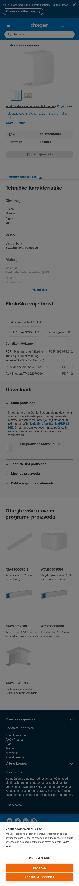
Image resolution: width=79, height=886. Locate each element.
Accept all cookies (39, 877)
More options (39, 858)
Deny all (39, 867)
